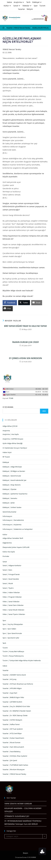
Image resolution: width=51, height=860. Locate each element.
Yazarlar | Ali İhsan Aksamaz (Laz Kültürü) (18, 684)
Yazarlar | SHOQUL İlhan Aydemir (15, 756)
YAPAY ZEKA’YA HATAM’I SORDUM (18, 803)
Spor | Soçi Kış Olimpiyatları (13, 624)
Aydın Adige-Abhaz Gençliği (12, 443)
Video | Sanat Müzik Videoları (13, 610)
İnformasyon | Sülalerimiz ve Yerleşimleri (18, 529)
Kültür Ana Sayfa (9, 552)
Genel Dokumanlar (9, 512)
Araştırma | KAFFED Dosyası (13, 439)
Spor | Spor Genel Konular (12, 633)
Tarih (28, 2)
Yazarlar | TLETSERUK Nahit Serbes (15, 765)
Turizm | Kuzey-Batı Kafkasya (13, 651)
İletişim (30, 9)
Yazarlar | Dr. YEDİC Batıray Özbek (15, 715)
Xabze (9, 2)
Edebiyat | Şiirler (9, 503)
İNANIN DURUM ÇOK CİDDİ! (25, 342)
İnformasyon (7, 516)
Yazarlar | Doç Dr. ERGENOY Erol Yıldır (16, 706)
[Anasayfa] (3, 28)
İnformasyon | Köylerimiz (12, 524)
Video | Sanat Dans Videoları (13, 605)
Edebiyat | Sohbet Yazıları (12, 507)
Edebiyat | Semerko (10, 498)
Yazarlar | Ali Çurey (9, 679)
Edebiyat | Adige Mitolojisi (12, 467)
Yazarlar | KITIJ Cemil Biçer (12, 733)
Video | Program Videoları (12, 597)
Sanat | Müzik (8, 583)
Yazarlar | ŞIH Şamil (10, 760)
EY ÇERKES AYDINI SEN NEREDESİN (25, 358)
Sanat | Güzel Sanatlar (11, 579)
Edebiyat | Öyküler (9, 489)
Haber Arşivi (7, 452)
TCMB (11, 398)
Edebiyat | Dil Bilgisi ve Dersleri (14, 471)
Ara (44, 411)
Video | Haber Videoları (11, 592)
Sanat (15, 5)
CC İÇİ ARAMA (8, 407)
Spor (36, 5)
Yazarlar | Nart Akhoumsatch (13, 747)
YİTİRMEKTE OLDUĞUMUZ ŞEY (16, 816)
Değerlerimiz (7, 543)
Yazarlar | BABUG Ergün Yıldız (13, 697)
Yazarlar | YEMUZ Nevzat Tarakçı (14, 774)
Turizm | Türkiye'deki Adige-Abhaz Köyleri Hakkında (22, 660)
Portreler (6, 556)
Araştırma (18, 2)
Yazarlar (21, 9)
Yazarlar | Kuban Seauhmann (13, 738)
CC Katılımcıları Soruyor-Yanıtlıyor (15, 448)
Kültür (6, 5)
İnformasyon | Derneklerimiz (13, 520)
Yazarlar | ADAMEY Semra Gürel (14, 675)
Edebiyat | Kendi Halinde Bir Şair (14, 480)
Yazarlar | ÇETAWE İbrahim (12, 702)
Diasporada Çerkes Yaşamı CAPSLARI (16, 547)
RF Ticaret (6, 457)
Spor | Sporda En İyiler (11, 638)
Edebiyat (35, 2)
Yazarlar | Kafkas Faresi (11, 724)
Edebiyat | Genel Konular (12, 476)
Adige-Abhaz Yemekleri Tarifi (13, 538)
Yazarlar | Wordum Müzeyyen (14, 769)
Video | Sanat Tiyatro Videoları (14, 614)
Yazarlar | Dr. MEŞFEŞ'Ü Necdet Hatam (17, 711)
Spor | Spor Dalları (9, 629)
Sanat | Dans (7, 570)
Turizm (42, 5)
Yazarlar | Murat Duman (11, 742)
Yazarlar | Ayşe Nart (10, 693)
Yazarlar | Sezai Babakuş (11, 751)
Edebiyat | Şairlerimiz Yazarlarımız (15, 494)
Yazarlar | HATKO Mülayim (12, 720)
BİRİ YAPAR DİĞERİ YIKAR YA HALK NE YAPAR (25, 326)
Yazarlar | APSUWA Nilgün (12, 688)
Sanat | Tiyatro (8, 588)
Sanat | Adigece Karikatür (12, 565)
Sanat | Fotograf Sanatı (11, 574)
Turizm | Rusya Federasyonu (13, 656)
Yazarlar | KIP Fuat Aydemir (13, 729)
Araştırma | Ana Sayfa (11, 434)
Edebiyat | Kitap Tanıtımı (12, 485)
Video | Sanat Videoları (11, 601)
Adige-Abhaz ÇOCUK (10, 426)
